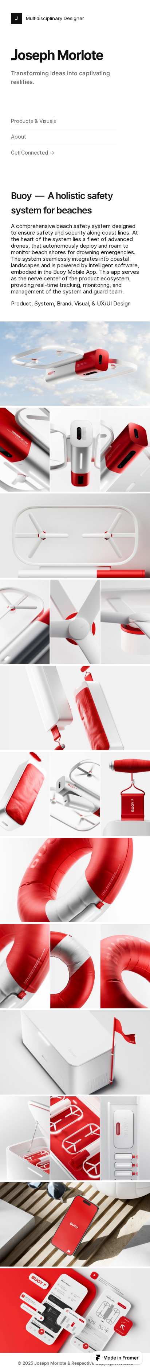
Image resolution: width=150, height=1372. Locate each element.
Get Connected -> (32, 152)
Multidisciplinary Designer (55, 18)
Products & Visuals (33, 121)
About (18, 136)
